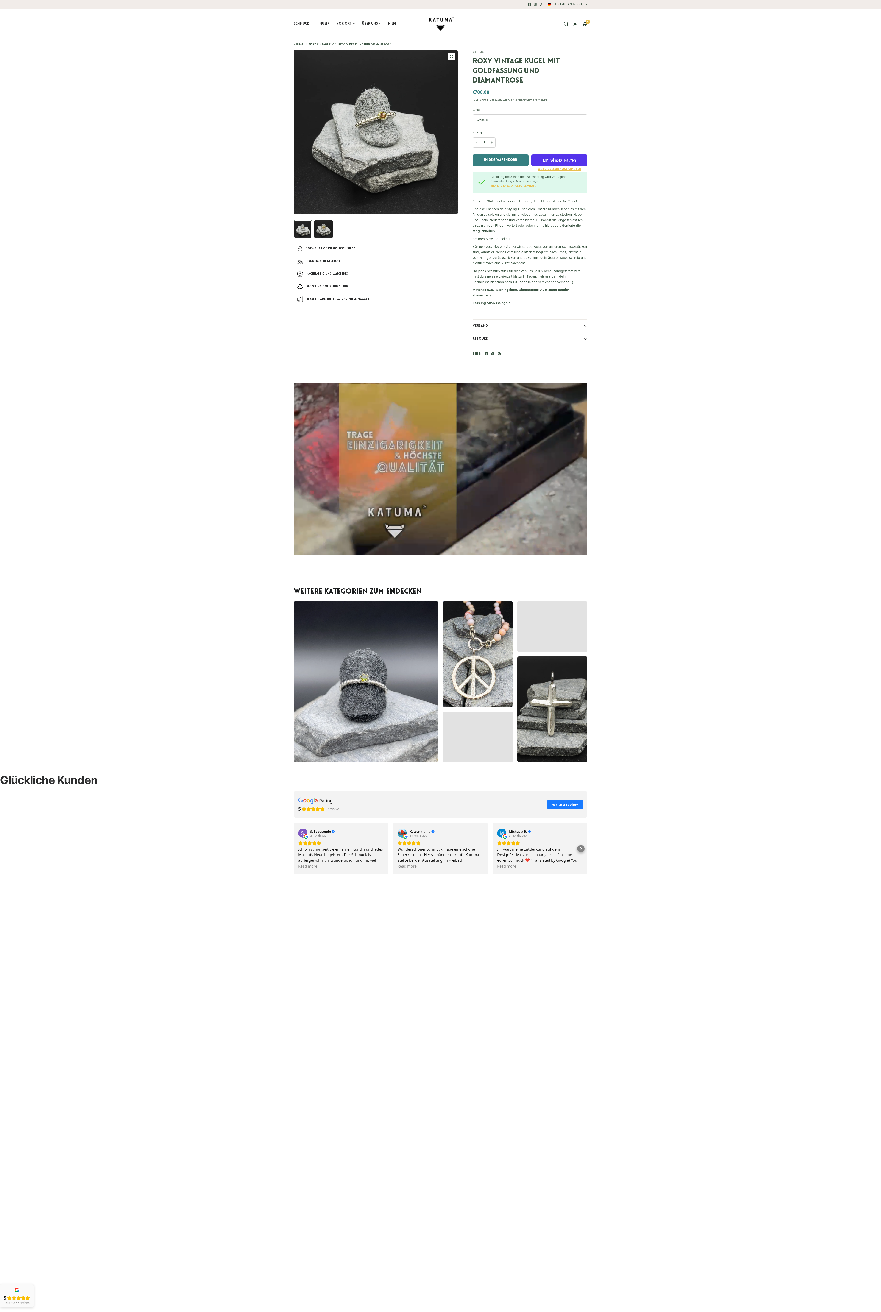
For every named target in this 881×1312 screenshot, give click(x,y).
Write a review (565, 804)
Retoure (480, 339)
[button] (581, 848)
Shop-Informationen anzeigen (513, 186)
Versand (496, 100)
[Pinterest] (499, 354)
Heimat (299, 44)
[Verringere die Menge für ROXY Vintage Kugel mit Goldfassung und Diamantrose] (476, 142)
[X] (493, 354)
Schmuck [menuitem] (301, 23)
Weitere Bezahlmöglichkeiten (559, 169)
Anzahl (477, 133)
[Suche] (566, 24)
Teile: (477, 353)
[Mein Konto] (575, 24)
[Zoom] (451, 56)
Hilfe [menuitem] (392, 23)
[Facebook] (529, 4)
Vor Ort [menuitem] (344, 23)
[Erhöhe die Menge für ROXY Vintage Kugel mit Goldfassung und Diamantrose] (491, 142)
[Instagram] (535, 4)
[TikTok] (541, 4)
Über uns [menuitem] (370, 23)
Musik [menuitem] (324, 23)
